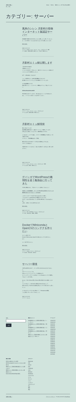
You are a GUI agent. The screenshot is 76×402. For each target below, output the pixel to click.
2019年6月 (52, 341)
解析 (48, 49)
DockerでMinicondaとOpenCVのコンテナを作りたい (37, 228)
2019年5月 (52, 343)
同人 (29, 385)
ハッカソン (30, 382)
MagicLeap (30, 361)
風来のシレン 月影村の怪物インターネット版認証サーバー (37, 31)
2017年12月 (52, 348)
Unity (29, 370)
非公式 (40, 50)
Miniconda (30, 252)
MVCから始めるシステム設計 (12, 361)
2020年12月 (53, 329)
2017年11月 (52, 350)
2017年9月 (52, 354)
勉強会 (33, 213)
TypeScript (30, 368)
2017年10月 (52, 352)
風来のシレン (45, 50)
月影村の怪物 (30, 50)
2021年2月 (52, 327)
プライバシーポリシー (50, 396)
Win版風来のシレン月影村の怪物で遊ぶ (36, 320)
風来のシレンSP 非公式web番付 (62, 5)
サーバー (35, 49)
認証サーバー (35, 50)
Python (28, 49)
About (47, 5)
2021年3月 (52, 325)
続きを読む (24, 44)
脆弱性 (36, 213)
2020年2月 (52, 336)
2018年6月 (52, 345)
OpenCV (34, 252)
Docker (25, 252)
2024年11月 (52, 320)
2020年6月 (52, 332)
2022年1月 (52, 324)
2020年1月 (52, 338)
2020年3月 (52, 334)
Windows (30, 371)
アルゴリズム (31, 375)
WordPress (31, 211)
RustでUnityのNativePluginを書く (13, 373)
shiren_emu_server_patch (28, 90)
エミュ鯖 (26, 112)
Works (52, 5)
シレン (39, 49)
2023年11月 (52, 322)
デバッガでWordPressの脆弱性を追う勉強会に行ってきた (37, 180)
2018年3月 (52, 346)
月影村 (25, 50)
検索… (7, 318)
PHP (27, 211)
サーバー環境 (29, 264)
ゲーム (31, 49)
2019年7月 (52, 339)
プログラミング (44, 49)
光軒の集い (9, 5)
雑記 (29, 389)
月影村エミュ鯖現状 (33, 123)
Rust (29, 366)
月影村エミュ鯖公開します (37, 62)
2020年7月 (52, 331)
